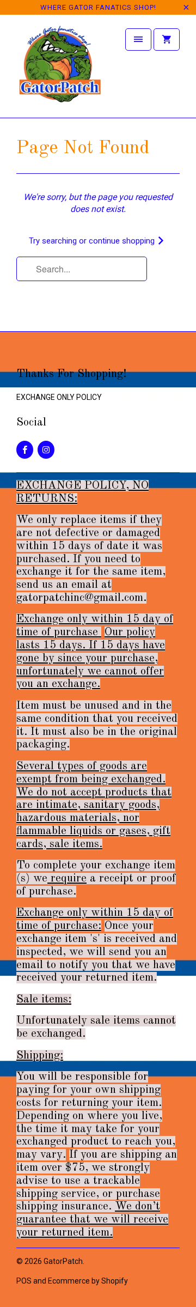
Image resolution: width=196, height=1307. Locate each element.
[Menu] (138, 39)
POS (24, 1280)
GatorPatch (63, 1261)
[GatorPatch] (59, 70)
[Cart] (167, 39)
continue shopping (123, 241)
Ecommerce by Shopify (88, 1280)
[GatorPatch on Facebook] (24, 450)
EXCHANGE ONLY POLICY (59, 397)
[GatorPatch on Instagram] (46, 450)
